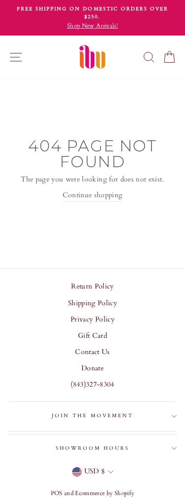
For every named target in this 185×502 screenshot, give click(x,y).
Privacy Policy (92, 319)
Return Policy (92, 286)
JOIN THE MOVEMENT (92, 415)
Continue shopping (93, 195)
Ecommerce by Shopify (104, 493)
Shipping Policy (92, 303)
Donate (92, 368)
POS (57, 493)
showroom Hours (93, 448)
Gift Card (92, 335)
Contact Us (92, 352)
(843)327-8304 (92, 384)
